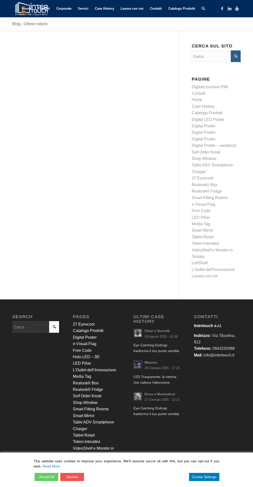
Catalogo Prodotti (207, 113)
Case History (203, 106)
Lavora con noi (205, 276)
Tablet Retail (203, 237)
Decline (72, 477)
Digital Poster (203, 126)
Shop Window (204, 158)
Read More (51, 466)
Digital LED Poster (208, 119)
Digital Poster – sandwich (214, 145)
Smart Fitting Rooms (210, 198)
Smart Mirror (202, 230)
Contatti (198, 93)
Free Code (201, 211)
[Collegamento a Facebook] (222, 8)
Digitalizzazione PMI (210, 87)
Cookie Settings (204, 477)
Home (197, 100)
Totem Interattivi (205, 243)
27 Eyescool (202, 178)
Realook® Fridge (207, 191)
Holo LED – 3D (86, 357)
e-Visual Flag (203, 204)
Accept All (46, 477)
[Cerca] (203, 8)
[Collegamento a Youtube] (237, 8)
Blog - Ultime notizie (30, 24)
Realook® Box (204, 185)
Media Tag (201, 224)
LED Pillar (201, 217)
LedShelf (200, 263)
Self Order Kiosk (206, 152)
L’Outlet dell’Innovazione (213, 269)
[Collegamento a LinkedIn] (229, 8)
